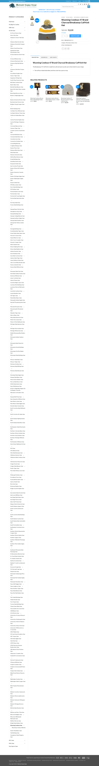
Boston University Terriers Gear (17, 99)
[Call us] (82, 4)
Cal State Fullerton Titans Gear (17, 113)
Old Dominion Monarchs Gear (17, 461)
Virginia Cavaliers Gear (16, 664)
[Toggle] (25, 21)
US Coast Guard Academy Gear (17, 634)
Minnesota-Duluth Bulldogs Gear (17, 348)
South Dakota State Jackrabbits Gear (17, 521)
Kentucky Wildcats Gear (16, 275)
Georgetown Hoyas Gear (16, 211)
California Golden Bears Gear (17, 115)
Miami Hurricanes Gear (16, 319)
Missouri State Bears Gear (16, 359)
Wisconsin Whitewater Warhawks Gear (15, 717)
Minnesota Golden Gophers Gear (17, 337)
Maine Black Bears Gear (16, 298)
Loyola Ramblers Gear (15, 293)
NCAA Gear (12, 30)
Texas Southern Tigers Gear (16, 588)
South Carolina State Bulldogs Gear (17, 515)
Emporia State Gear (15, 182)
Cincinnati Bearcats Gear (16, 126)
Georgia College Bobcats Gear (17, 216)
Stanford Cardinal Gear (16, 560)
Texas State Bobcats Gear (16, 590)
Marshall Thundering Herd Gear (18, 302)
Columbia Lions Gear (15, 139)
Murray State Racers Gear (16, 381)
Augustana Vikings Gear (16, 78)
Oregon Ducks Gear (15, 464)
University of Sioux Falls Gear (17, 625)
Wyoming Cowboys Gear (16, 725)
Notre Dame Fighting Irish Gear (17, 444)
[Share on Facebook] (63, 48)
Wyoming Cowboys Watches (19, 727)
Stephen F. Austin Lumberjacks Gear (17, 563)
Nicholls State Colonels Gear (17, 406)
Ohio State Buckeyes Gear (16, 452)
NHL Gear (11, 743)
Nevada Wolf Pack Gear (16, 397)
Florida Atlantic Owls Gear (16, 191)
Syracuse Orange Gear (15, 567)
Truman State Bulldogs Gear (17, 604)
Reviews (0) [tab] (44, 57)
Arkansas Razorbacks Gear (16, 61)
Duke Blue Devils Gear (15, 161)
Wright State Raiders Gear (16, 723)
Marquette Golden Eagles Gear (17, 300)
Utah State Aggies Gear (15, 638)
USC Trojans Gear (14, 636)
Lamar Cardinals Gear (15, 278)
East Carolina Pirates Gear (16, 166)
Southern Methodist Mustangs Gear (17, 540)
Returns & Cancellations (34, 760)
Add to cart (75, 36)
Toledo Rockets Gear (15, 599)
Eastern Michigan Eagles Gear (17, 176)
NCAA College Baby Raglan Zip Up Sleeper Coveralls (17, 389)
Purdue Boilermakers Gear (16, 479)
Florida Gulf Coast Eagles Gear (17, 196)
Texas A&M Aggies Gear (16, 584)
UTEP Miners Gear (14, 643)
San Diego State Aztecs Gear (17, 497)
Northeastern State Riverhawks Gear (17, 427)
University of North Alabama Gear (17, 622)
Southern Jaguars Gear (15, 537)
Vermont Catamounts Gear (16, 660)
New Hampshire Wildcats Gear (17, 399)
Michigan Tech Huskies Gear (17, 328)
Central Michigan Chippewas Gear (17, 122)
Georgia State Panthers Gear (17, 220)
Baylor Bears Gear (14, 84)
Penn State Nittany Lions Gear (17, 470)
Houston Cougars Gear (15, 242)
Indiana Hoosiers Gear (15, 251)
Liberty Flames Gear (15, 280)
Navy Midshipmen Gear (16, 386)
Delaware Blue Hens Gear (16, 150)
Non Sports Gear (13, 746)
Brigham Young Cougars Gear (17, 104)
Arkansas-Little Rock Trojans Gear (17, 70)
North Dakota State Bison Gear (17, 422)
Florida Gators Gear (15, 193)
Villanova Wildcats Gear (16, 662)
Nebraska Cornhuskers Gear (17, 392)
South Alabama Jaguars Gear (17, 506)
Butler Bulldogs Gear (15, 108)
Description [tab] (35, 57)
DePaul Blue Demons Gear (16, 157)
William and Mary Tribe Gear (17, 712)
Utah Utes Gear (14, 640)
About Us (75, 1)
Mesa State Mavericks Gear (16, 317)
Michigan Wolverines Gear (16, 330)
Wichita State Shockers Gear (17, 708)
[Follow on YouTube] (88, 4)
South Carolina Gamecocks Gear (16, 509)
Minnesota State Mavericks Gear (16, 344)
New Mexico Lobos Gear (16, 401)
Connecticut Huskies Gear (16, 141)
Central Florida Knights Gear (17, 119)
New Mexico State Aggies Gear (17, 403)
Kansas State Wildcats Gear (16, 267)
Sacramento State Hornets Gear (17, 492)
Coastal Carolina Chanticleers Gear (17, 131)
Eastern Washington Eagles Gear (16, 179)
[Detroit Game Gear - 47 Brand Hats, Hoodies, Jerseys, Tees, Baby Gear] (23, 5)
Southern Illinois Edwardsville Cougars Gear (17, 532)
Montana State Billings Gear (17, 366)
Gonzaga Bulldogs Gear (15, 228)
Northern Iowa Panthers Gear (17, 435)
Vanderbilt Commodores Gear (17, 655)
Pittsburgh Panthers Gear (16, 475)
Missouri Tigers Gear (15, 361)
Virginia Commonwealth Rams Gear (17, 667)
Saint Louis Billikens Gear (16, 495)
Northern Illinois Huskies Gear (17, 433)
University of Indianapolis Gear (17, 619)
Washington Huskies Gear (16, 679)
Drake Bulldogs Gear (15, 159)
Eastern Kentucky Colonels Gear (16, 173)
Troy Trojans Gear (14, 602)
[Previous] (38, 30)
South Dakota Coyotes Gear (17, 518)
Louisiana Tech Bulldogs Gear (17, 284)
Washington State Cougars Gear (18, 681)
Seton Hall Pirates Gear (16, 501)
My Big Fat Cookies (14, 24)
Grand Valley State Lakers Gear (17, 233)
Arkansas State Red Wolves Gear (16, 64)
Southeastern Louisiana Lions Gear (17, 528)
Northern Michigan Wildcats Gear (17, 438)
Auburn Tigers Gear (15, 75)
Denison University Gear (16, 154)
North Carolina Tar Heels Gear (17, 414)
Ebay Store (18, 761)
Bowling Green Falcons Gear (17, 102)
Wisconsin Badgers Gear (16, 714)
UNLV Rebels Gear (14, 632)
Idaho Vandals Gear (15, 244)
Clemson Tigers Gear (15, 128)
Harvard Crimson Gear (15, 235)
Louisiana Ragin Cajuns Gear (17, 282)
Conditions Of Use (47, 760)
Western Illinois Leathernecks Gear (17, 696)
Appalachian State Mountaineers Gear (15, 51)
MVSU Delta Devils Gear (16, 384)
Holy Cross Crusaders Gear (16, 240)
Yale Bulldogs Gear (14, 733)
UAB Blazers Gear (14, 610)
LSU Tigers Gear (14, 295)
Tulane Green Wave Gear (16, 606)
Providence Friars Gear (16, 477)
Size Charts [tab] (53, 57)
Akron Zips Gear (14, 35)
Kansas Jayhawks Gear (15, 264)
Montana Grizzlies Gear (16, 364)
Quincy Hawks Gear (15, 481)
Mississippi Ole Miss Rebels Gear (17, 352)
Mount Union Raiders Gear (16, 379)
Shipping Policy (13, 760)
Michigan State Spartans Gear (17, 324)
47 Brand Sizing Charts (72, 760)
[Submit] (88, 6)
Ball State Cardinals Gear (16, 82)
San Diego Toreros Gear (16, 499)
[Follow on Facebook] (78, 4)
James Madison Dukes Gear (17, 260)
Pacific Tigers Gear (14, 468)
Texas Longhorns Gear (15, 586)
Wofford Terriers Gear (15, 721)
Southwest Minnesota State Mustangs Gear (16, 550)
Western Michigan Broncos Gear (16, 704)
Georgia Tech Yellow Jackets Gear (17, 223)
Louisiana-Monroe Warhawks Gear (17, 287)
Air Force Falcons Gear (15, 33)
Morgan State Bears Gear (16, 377)
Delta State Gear (14, 152)
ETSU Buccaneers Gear (15, 184)
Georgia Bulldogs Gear (15, 213)
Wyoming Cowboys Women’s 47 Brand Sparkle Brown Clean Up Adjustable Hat (83, 100)
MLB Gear (11, 21)
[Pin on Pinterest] (68, 48)
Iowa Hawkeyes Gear (15, 253)
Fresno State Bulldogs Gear (16, 204)
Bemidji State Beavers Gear (16, 87)
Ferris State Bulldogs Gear (16, 187)
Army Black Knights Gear (16, 73)
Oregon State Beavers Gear (16, 466)
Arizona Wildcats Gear (15, 58)
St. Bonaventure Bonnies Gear (17, 554)
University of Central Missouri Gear (17, 616)
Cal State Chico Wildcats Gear (17, 111)
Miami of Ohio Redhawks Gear (17, 322)
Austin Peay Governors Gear (17, 80)
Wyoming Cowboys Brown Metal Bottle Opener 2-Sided (52, 99)
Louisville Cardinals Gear (16, 291)
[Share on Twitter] (65, 48)
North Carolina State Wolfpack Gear (17, 409)
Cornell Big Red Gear (15, 143)
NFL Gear (11, 740)
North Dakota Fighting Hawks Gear (17, 419)
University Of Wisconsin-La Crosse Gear (17, 628)
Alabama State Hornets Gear (17, 42)
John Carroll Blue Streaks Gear (17, 262)
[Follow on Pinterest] (84, 4)
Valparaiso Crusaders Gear (16, 653)
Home (63, 17)
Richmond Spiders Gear (16, 486)
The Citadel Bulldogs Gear (16, 597)
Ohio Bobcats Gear (14, 450)
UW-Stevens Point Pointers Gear (16, 650)
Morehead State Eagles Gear (17, 375)
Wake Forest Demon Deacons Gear (17, 673)
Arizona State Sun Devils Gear (17, 54)
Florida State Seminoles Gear (17, 198)
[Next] (56, 30)
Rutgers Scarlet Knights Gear (17, 488)
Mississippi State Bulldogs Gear (17, 355)
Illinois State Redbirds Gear (16, 249)
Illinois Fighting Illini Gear (16, 246)
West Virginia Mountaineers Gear (17, 686)
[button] (79, 1)
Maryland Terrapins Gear (16, 306)
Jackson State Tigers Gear (16, 258)
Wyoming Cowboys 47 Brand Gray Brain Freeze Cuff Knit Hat (67, 100)
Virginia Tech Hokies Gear (16, 670)
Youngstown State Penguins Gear (17, 736)
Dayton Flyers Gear (15, 148)
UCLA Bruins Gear (14, 613)
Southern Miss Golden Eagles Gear (17, 544)
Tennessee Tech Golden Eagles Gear (17, 578)
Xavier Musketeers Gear (16, 730)
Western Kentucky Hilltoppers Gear (17, 700)
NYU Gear (12, 448)
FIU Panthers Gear (14, 189)
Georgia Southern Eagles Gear (17, 218)
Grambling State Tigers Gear (17, 231)
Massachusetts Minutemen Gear (16, 309)
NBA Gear (11, 27)
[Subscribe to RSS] (86, 4)
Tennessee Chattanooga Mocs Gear (17, 574)
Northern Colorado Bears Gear (17, 431)
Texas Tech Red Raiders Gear (17, 593)
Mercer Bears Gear (14, 315)
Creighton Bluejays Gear (16, 145)
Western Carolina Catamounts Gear (17, 692)
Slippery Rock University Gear (17, 504)
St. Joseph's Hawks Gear (16, 558)
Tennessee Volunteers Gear (16, 581)
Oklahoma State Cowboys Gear (17, 457)
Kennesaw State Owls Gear (16, 271)
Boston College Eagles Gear (16, 95)
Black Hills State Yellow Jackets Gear (17, 90)
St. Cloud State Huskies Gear (17, 556)
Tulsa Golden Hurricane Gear (17, 608)
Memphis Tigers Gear (15, 313)
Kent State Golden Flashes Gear (17, 273)
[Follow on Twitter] (80, 4)
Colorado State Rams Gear (16, 136)
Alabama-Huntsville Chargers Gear (17, 45)
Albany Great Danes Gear (16, 48)
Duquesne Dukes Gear (15, 163)
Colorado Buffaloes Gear (16, 134)
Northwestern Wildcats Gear (17, 441)
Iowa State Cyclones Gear (16, 255)
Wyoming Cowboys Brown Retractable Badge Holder (36, 99)
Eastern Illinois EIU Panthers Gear (17, 169)
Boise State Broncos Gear (16, 93)
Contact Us (68, 1)
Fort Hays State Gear (15, 202)
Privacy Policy (22, 760)
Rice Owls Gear (14, 484)
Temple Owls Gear (14, 571)
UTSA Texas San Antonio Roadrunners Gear (16, 646)
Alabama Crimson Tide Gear (17, 37)
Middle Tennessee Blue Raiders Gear (17, 333)
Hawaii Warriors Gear (15, 237)
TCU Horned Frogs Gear (16, 569)
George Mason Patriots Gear (17, 209)
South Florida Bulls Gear (16, 525)
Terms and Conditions (59, 760)
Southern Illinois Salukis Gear (17, 535)
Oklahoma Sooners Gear (16, 455)
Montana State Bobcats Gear (17, 370)
